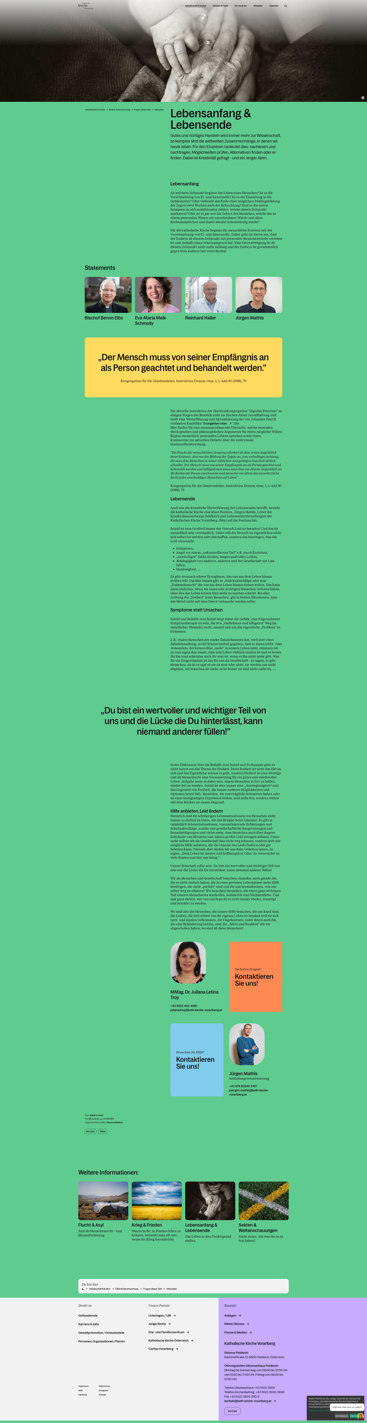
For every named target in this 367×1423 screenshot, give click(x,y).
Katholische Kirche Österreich (169, 1340)
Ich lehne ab (342, 1416)
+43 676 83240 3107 (243, 1086)
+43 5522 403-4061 (183, 1006)
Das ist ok (355, 1416)
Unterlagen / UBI (160, 1315)
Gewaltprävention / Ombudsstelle (101, 1333)
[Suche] (286, 6)
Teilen (103, 1131)
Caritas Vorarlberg (161, 1349)
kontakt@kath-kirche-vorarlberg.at (247, 1401)
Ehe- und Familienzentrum (166, 1332)
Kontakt (232, 1411)
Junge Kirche (157, 1324)
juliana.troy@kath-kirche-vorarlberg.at (196, 1010)
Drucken (90, 1131)
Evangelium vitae (215, 423)
